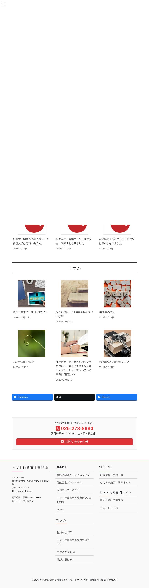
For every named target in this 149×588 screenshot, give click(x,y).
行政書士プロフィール (69, 482)
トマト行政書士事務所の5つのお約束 (74, 499)
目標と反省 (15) (66, 551)
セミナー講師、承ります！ (115, 482)
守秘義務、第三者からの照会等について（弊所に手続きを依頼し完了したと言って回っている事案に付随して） (74, 368)
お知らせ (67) (64, 532)
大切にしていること (68, 490)
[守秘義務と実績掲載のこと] (117, 343)
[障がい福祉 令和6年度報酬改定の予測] (74, 294)
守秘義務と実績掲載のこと (114, 361)
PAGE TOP (142, 567)
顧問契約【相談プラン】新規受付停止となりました (116, 241)
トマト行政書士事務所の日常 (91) (73, 541)
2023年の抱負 (107, 312)
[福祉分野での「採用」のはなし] (31, 294)
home (60, 509)
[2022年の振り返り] (31, 343)
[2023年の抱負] (117, 294)
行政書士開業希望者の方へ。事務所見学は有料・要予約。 (31, 241)
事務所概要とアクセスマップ (73, 474)
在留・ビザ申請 (109, 507)
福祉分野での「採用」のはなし (31, 312)
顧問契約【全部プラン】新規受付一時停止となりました (74, 241)
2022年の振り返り (23, 361)
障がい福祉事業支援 (111, 500)
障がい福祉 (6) (65, 559)
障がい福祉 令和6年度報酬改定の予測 (74, 314)
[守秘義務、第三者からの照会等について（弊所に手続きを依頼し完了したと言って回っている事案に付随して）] (74, 343)
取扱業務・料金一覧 (111, 474)
